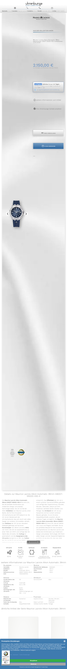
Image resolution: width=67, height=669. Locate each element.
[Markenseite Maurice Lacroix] (41, 23)
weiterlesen (33, 542)
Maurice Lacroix (19, 11)
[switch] (6, 662)
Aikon (32, 11)
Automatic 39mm (44, 11)
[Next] (26, 214)
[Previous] (8, 214)
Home (6, 11)
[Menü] (9, 652)
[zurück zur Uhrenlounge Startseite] (33, 3)
